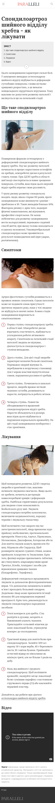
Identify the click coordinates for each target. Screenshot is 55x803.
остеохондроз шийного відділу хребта (23, 698)
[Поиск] (52, 4)
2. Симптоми (10, 54)
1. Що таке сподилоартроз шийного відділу (24, 50)
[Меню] (3, 4)
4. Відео (7, 62)
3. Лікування (9, 58)
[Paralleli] (28, 4)
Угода (3, 790)
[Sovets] (12, 799)
